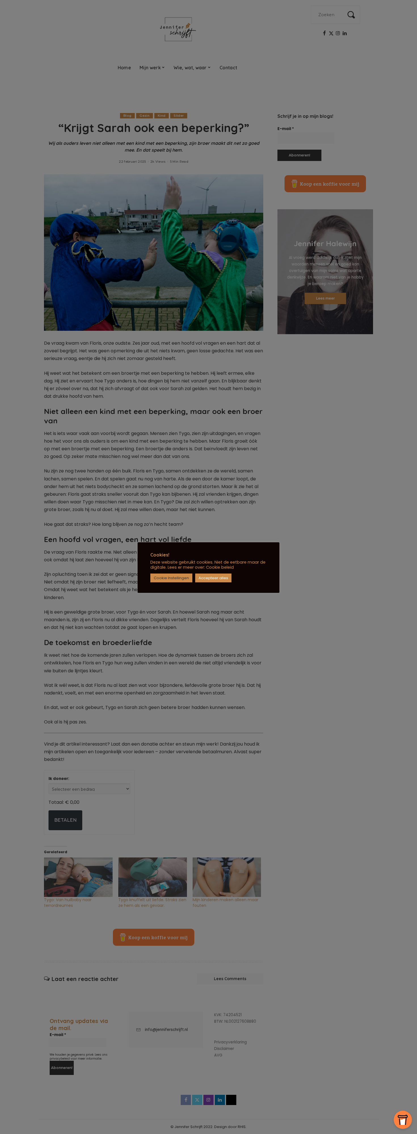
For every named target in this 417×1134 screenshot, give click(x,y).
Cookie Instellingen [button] (171, 578)
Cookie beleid (220, 567)
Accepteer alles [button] (213, 578)
